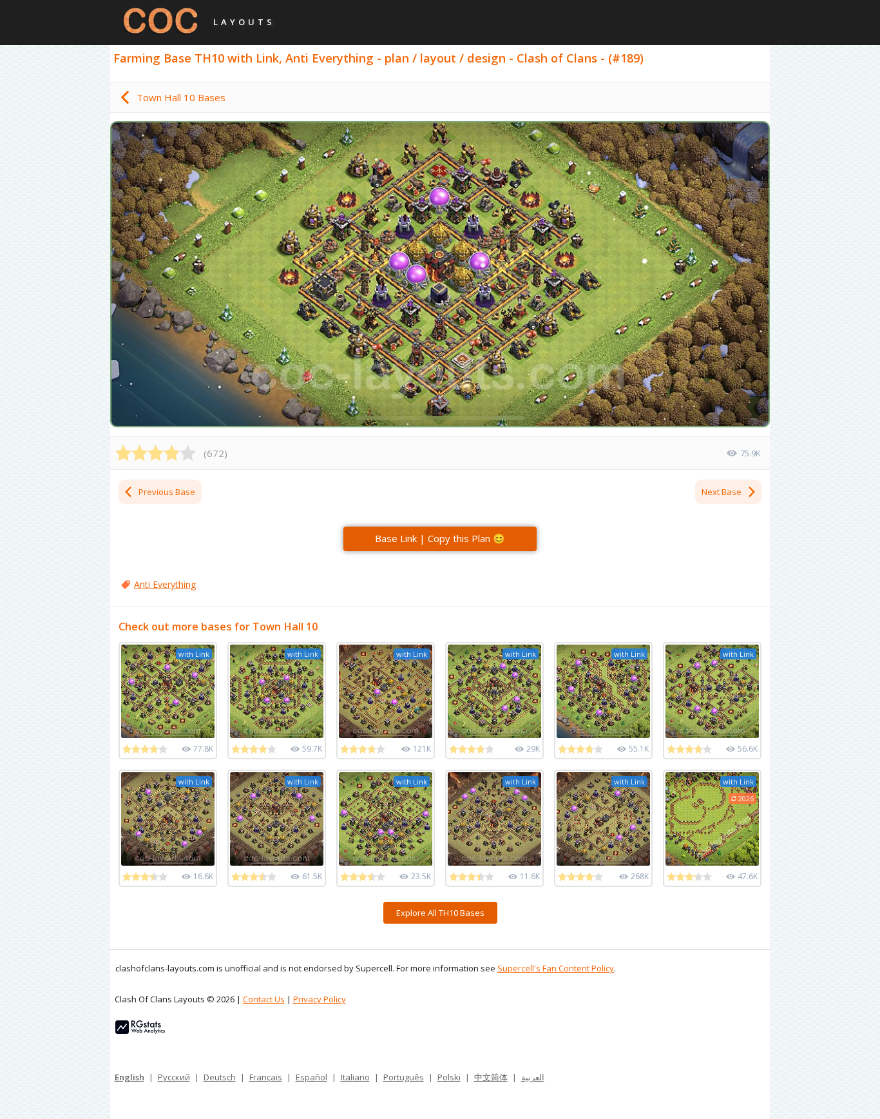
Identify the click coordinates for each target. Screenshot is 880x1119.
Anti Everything (165, 584)
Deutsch (220, 1077)
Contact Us (264, 999)
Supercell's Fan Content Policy (555, 968)
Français (265, 1077)
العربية (532, 1077)
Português (403, 1077)
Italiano (355, 1077)
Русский (174, 1077)
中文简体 (491, 1077)
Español (311, 1077)
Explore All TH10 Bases (440, 913)
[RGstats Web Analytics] (140, 1030)
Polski (449, 1077)
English (129, 1077)
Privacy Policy (319, 999)
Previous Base (167, 492)
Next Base (721, 492)
